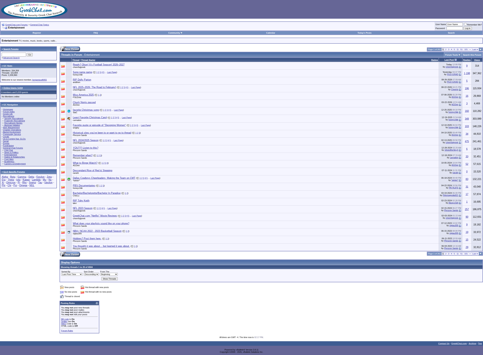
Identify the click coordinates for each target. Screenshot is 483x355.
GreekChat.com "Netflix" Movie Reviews (95, 215)
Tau (40, 182)
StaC (75, 112)
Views (477, 60)
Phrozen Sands (80, 135)
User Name (440, 24)
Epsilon (40, 176)
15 (467, 239)
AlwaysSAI (453, 203)
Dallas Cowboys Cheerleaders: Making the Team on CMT (104, 178)
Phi (3, 185)
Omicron (10, 182)
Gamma (22, 176)
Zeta (49, 176)
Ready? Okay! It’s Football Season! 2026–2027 (99, 64)
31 (467, 186)
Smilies (64, 321)
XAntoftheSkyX (451, 150)
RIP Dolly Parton (82, 79)
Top (480, 343)
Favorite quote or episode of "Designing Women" (99, 125)
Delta (31, 176)
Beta (12, 176)
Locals (6, 136)
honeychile (78, 75)
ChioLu (76, 195)
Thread (75, 60)
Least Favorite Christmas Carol (90, 117)
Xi (3, 182)
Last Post (449, 60)
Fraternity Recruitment (14, 121)
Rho (24, 182)
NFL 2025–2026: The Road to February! (94, 87)
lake (75, 203)
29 (467, 247)
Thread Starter (88, 60)
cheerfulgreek (79, 67)
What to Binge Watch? (85, 162)
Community (174, 33)
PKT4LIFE (453, 188)
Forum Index (9, 112)
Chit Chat (8, 150)
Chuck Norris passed (84, 102)
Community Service (12, 134)
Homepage (8, 109)
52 (467, 164)
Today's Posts (364, 33)
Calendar (270, 33)
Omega (23, 185)
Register (37, 33)
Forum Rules (67, 331)
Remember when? (82, 155)
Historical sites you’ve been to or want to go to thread (102, 132)
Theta (11, 179)
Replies (467, 60)
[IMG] (63, 324)
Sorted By (65, 271)
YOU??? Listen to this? (85, 147)
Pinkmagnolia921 (450, 195)
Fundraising (8, 145)
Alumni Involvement (12, 132)
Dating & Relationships (14, 157)
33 (467, 156)
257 (467, 209)
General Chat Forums (13, 148)
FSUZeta (77, 97)
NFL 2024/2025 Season (85, 140)
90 (467, 216)
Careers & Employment (15, 164)
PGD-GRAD (452, 74)
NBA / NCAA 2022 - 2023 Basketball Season (97, 231)
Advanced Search (11, 58)
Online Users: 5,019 (13, 88)
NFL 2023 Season (82, 208)
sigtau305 (453, 225)
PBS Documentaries (84, 185)
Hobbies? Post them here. (87, 238)
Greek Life (8, 114)
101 (466, 49)
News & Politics (11, 152)
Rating (434, 60)
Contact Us (443, 343)
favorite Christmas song (86, 109)
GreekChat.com (459, 343)
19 (467, 232)
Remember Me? (474, 25)
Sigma (32, 182)
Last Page (111, 72)
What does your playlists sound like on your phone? (101, 223)
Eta (3, 179)
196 (467, 88)
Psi (15, 185)
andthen (76, 82)
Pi (19, 182)
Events (6, 143)
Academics (9, 161)
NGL (31, 185)
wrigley (76, 128)
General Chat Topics (39, 25)
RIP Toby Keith (81, 200)
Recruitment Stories (13, 123)
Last (475, 49)
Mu (44, 179)
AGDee (454, 97)
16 (467, 96)
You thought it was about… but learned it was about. (101, 246)
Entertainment (10, 155)
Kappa (26, 179)
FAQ (96, 33)
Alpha (5, 176)
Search (451, 33)
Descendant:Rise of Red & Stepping (92, 170)
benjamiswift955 (39, 80)
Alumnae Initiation (12, 125)
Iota (18, 179)
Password (440, 28)
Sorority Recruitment (13, 118)
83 (467, 179)
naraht (76, 173)
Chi (9, 185)
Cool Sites (9, 159)
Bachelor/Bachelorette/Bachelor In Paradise (97, 193)
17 (467, 194)
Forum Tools (451, 55)
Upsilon (48, 182)
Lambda (36, 179)
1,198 (467, 73)
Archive (472, 343)
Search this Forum (472, 55)
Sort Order (89, 271)
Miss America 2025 (83, 94)
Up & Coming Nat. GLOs (14, 139)
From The (104, 271)
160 (467, 111)
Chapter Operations (12, 130)
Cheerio (454, 89)
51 (461, 49)
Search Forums (10, 49)
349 (467, 118)
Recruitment (8, 116)
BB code (65, 319)
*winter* (76, 180)
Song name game (82, 72)
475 (467, 141)
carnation (77, 120)
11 (458, 49)
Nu (50, 179)
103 (467, 126)
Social (5, 141)
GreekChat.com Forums (16, 25)
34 (467, 133)
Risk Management (11, 127)
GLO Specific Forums (14, 172)
